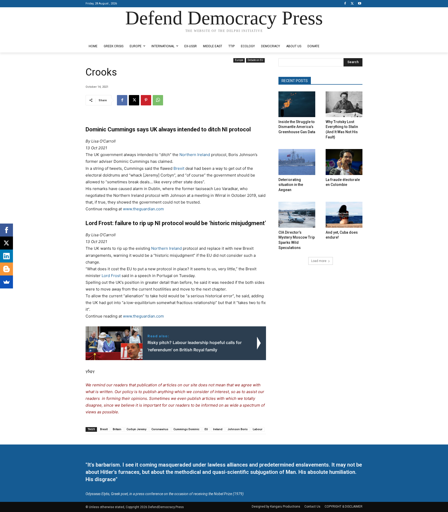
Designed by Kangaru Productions (106, 36)
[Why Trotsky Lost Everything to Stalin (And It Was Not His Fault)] (344, 104)
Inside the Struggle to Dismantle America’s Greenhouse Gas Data (296, 127)
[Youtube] (359, 4)
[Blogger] (6, 268)
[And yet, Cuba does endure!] (344, 214)
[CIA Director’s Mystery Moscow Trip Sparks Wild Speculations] (296, 214)
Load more (318, 261)
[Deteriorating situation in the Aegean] (296, 162)
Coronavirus (159, 429)
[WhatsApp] (158, 100)
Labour (257, 429)
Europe (239, 60)
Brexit (178, 168)
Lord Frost (111, 275)
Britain (117, 429)
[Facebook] (345, 4)
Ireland (217, 429)
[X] (352, 4)
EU (206, 429)
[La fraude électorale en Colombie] (344, 162)
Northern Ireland (194, 154)
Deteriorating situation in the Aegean (290, 185)
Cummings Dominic (186, 429)
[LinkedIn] (6, 256)
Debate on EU (255, 60)
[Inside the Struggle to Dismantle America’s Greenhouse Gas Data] (296, 104)
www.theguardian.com (143, 208)
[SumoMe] (6, 281)
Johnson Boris (238, 429)
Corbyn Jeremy (136, 429)
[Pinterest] (146, 100)
